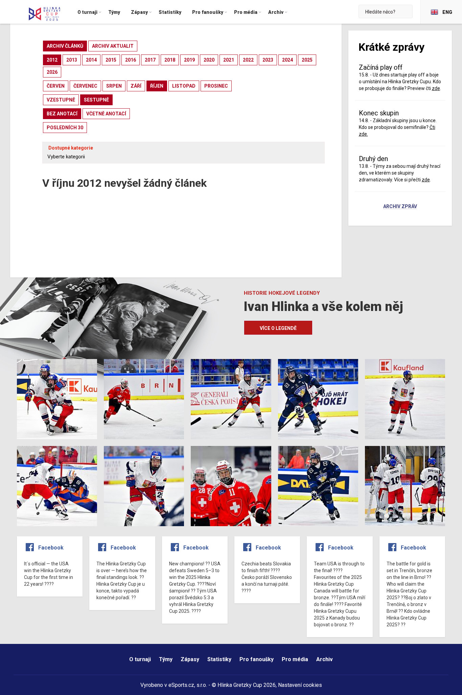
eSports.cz (181, 685)
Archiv (324, 659)
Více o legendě (278, 328)
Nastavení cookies (300, 685)
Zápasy (190, 659)
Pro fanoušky (256, 659)
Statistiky (219, 659)
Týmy (165, 659)
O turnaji (140, 659)
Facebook (51, 547)
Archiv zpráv (400, 206)
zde (426, 179)
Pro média (295, 659)
